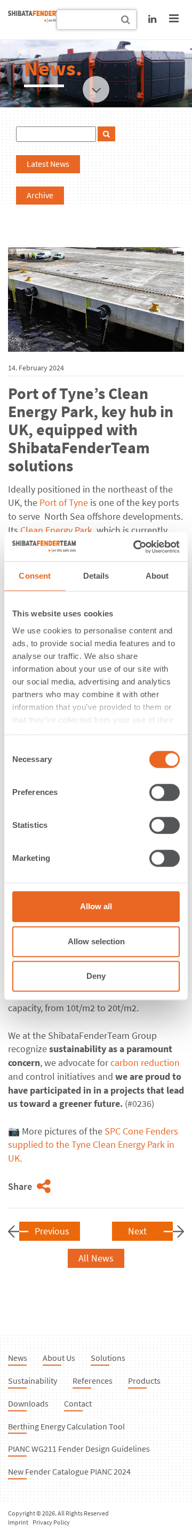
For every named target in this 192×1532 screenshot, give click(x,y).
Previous (52, 1231)
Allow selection (96, 941)
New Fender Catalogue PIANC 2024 (69, 1471)
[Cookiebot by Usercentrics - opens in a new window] (135, 547)
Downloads (28, 1403)
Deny (96, 975)
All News (96, 1258)
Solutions (108, 1357)
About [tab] (157, 575)
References (93, 1380)
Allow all (96, 906)
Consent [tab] (35, 575)
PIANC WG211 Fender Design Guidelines (79, 1448)
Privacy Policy (51, 1522)
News (17, 1357)
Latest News (48, 163)
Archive (40, 195)
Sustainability (32, 1380)
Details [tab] (96, 575)
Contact (78, 1403)
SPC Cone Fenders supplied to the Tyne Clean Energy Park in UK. (93, 1144)
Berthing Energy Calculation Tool (66, 1426)
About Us (59, 1357)
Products (144, 1380)
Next (137, 1231)
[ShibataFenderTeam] (40, 19)
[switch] (164, 792)
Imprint (18, 1522)
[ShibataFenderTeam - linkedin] (152, 19)
